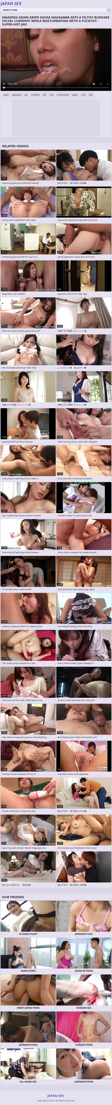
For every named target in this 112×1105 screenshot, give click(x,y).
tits (44, 94)
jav (26, 94)
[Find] (108, 10)
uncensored (63, 94)
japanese (16, 94)
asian (6, 94)
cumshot (35, 94)
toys (91, 94)
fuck (51, 94)
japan (75, 94)
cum (83, 94)
